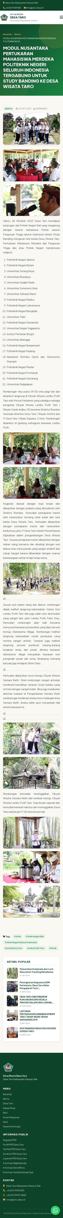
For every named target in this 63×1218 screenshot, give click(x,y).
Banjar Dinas (9, 1108)
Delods (52, 948)
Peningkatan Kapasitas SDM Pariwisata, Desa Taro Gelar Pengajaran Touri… (35, 985)
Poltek (17, 936)
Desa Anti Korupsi (11, 1126)
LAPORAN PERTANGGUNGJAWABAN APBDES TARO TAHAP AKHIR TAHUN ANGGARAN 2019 (37, 1015)
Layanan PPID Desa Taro (15, 1158)
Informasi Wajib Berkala (14, 1163)
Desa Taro (8, 1103)
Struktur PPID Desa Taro (15, 1153)
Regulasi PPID (10, 1140)
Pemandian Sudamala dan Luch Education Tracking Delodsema (36, 970)
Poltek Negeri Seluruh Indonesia (21, 942)
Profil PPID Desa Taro (13, 1144)
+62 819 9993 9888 (16, 1195)
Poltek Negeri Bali (35, 936)
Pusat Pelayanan (11, 1117)
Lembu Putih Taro (35, 948)
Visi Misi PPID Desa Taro (14, 1149)
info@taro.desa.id (34, 8)
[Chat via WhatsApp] (55, 1210)
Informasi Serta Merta (14, 1167)
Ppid (5, 1121)
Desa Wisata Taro (13, 948)
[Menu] (61, 17)
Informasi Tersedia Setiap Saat (18, 1172)
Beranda (7, 34)
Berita (17, 34)
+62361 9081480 (13, 8)
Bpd (5, 1112)
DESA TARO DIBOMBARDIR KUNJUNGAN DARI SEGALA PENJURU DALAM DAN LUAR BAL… (37, 999)
